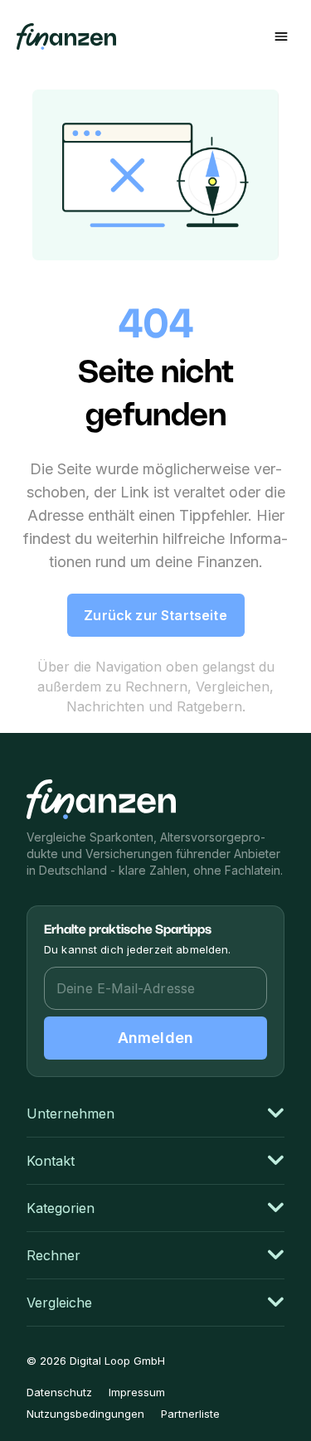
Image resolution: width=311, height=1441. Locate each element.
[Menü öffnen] (281, 36)
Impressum (137, 1392)
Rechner (53, 1255)
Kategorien (61, 1208)
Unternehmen (70, 1113)
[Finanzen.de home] (101, 799)
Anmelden (155, 1037)
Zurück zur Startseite (155, 615)
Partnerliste (190, 1413)
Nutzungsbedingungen (85, 1413)
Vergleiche (59, 1302)
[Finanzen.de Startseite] (66, 36)
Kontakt (51, 1160)
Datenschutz (59, 1392)
